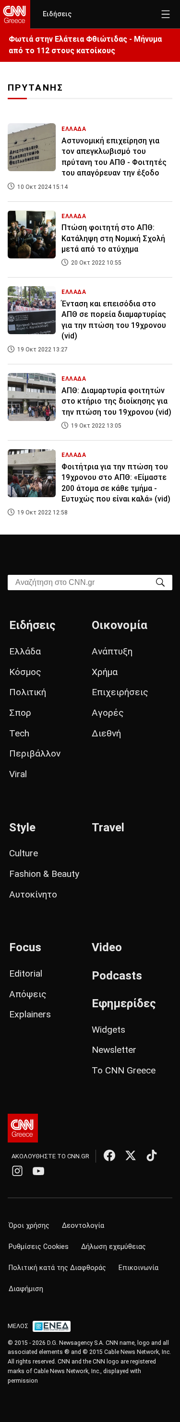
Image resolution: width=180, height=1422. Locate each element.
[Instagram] (17, 1171)
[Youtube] (38, 1171)
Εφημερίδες (124, 1003)
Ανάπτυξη (112, 651)
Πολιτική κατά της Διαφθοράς (57, 1268)
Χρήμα (105, 671)
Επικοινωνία (138, 1268)
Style (22, 827)
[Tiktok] (151, 1155)
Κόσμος (25, 671)
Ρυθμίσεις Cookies (39, 1247)
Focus (25, 947)
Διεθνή (106, 733)
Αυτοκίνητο (33, 894)
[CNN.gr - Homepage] (15, 14)
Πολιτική (27, 692)
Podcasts (117, 975)
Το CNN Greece (124, 1070)
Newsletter (114, 1049)
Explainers (30, 1014)
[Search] (160, 582)
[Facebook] (109, 1155)
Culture (23, 853)
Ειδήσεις (57, 14)
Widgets (108, 1029)
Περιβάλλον (34, 753)
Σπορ (20, 712)
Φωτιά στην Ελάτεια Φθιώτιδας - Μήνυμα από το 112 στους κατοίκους (85, 45)
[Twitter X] (130, 1155)
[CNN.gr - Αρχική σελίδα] (23, 1128)
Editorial (25, 973)
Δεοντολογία (83, 1226)
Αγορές (108, 712)
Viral (18, 774)
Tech (19, 733)
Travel (108, 827)
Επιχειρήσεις (120, 692)
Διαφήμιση (26, 1289)
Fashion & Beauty (44, 873)
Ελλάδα (25, 651)
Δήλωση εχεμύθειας (113, 1247)
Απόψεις (28, 994)
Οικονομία (119, 625)
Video (107, 947)
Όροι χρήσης (29, 1226)
